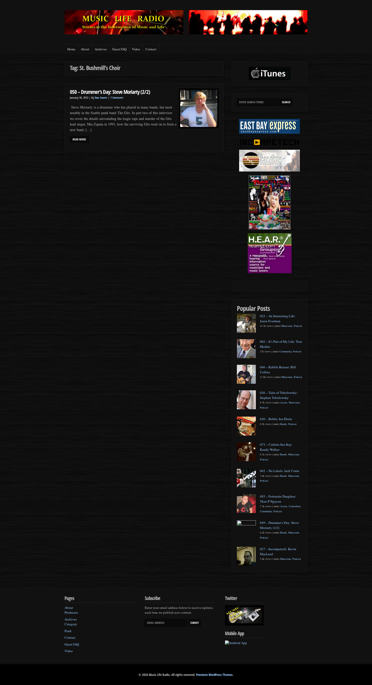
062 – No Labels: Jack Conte (279, 470)
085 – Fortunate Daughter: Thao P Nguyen (278, 499)
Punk (68, 631)
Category (71, 624)
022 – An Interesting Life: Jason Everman (277, 318)
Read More (79, 139)
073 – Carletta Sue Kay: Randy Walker (276, 447)
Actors (283, 402)
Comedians (295, 506)
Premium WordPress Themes (214, 674)
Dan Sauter (101, 97)
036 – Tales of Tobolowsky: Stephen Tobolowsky (279, 395)
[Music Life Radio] (124, 33)
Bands (283, 424)
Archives (101, 49)
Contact (151, 49)
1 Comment (116, 97)
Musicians (286, 326)
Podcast (298, 326)
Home (71, 49)
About (85, 49)
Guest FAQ (119, 49)
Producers (71, 612)
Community (285, 351)
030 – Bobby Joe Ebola (276, 419)
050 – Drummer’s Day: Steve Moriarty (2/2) (110, 91)
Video (136, 49)
